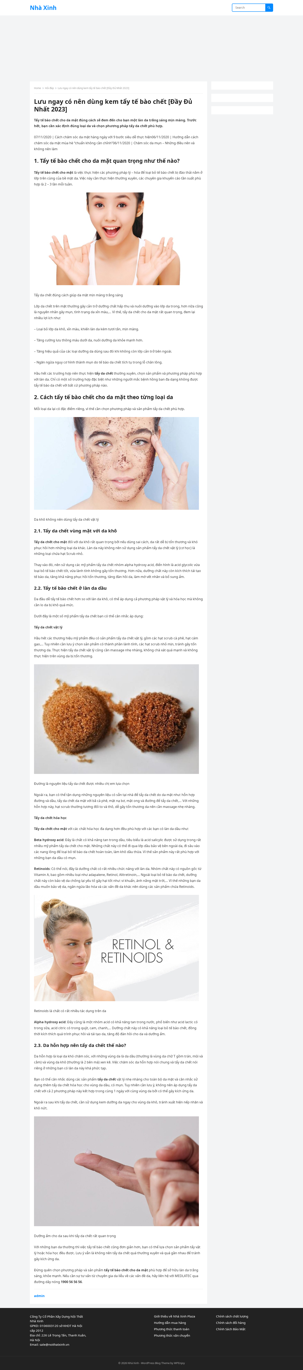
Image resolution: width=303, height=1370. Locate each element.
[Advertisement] (151, 46)
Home (37, 88)
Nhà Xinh (43, 8)
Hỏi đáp (49, 88)
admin (39, 1296)
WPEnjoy (179, 1363)
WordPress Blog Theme (155, 1363)
